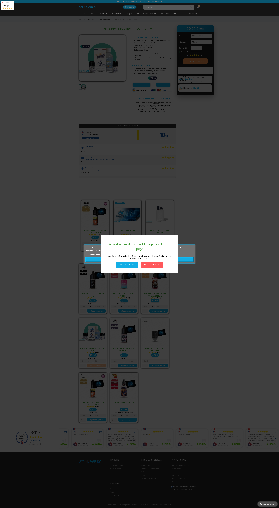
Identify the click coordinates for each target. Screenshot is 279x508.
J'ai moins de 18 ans (152, 265)
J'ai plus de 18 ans (127, 265)
